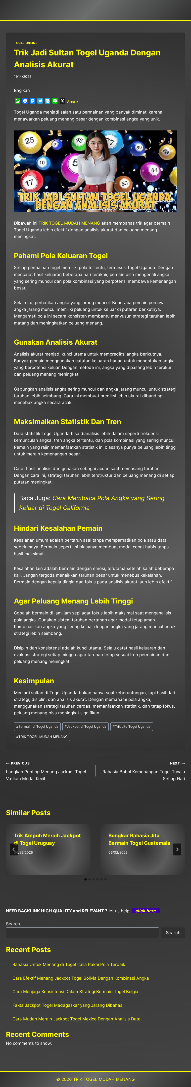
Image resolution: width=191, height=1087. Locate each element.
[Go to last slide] (14, 849)
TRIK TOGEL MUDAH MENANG (42, 737)
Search (13, 923)
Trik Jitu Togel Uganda (131, 726)
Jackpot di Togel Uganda (85, 726)
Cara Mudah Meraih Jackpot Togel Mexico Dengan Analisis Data (76, 1018)
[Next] (177, 849)
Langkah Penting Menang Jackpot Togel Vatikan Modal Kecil (46, 771)
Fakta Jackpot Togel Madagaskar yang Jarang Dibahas (67, 1005)
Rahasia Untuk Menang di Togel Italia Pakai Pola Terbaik (68, 964)
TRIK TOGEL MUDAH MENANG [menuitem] (69, 223)
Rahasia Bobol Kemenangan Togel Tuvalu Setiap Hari (143, 771)
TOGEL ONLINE (25, 43)
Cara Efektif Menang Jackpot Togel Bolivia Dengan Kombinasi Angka (80, 978)
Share (72, 101)
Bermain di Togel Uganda (37, 726)
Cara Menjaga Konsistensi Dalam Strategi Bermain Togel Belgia (75, 991)
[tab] (85, 879)
